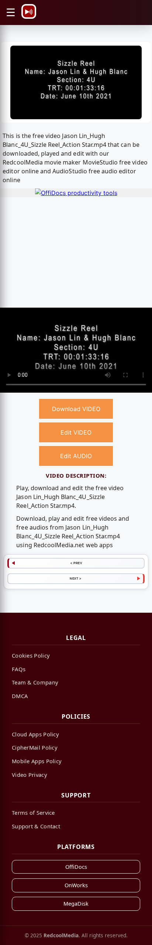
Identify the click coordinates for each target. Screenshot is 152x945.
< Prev (76, 563)
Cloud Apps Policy (35, 734)
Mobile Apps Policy (37, 761)
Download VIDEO (76, 409)
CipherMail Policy (35, 747)
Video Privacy (29, 774)
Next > (75, 578)
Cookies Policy (31, 655)
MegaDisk (76, 903)
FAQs (18, 669)
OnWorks (76, 885)
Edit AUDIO (76, 456)
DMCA (20, 696)
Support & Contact (36, 826)
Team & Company (35, 682)
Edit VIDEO (76, 432)
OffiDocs (76, 866)
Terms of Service (33, 812)
